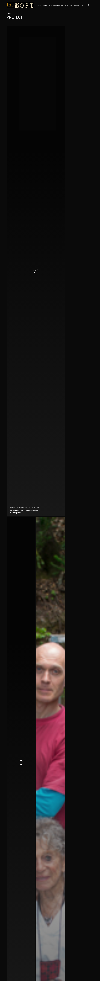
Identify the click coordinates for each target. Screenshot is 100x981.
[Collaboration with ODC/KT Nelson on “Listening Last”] (36, 271)
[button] (92, 5)
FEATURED (21, 507)
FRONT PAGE (28, 507)
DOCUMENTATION (13, 507)
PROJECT (34, 507)
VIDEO (38, 507)
